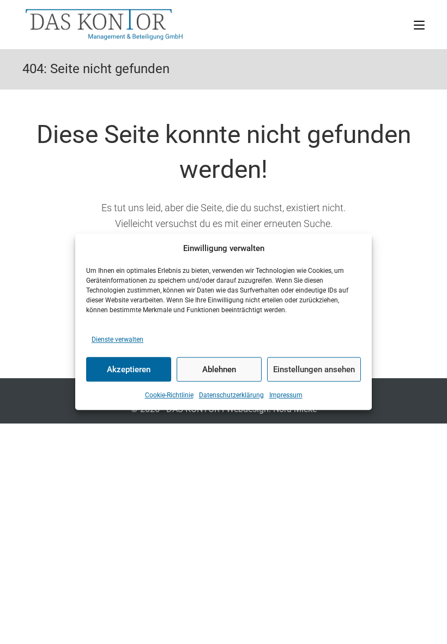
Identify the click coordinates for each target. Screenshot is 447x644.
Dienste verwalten (117, 339)
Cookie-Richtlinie (169, 395)
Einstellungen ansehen (314, 369)
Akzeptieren (128, 369)
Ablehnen (219, 369)
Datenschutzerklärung (231, 395)
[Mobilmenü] (419, 24)
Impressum (286, 395)
